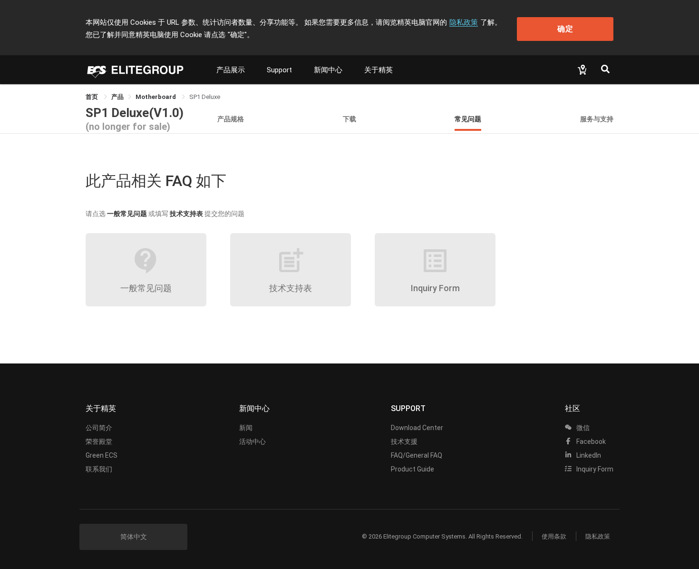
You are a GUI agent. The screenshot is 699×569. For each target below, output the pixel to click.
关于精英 (378, 70)
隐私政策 (463, 22)
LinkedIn (588, 455)
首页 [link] (92, 96)
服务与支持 (596, 118)
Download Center (417, 428)
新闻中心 (328, 70)
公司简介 (99, 428)
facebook (590, 441)
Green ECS (101, 455)
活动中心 (252, 441)
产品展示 (230, 70)
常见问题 (468, 118)
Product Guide (412, 469)
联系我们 (99, 469)
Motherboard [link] (156, 96)
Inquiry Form (594, 469)
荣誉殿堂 (99, 441)
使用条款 (554, 536)
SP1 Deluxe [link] (204, 96)
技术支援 (404, 441)
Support (279, 70)
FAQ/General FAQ (416, 455)
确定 (565, 28)
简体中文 (133, 536)
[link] (117, 96)
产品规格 (230, 118)
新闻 (245, 428)
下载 (349, 118)
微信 (582, 428)
